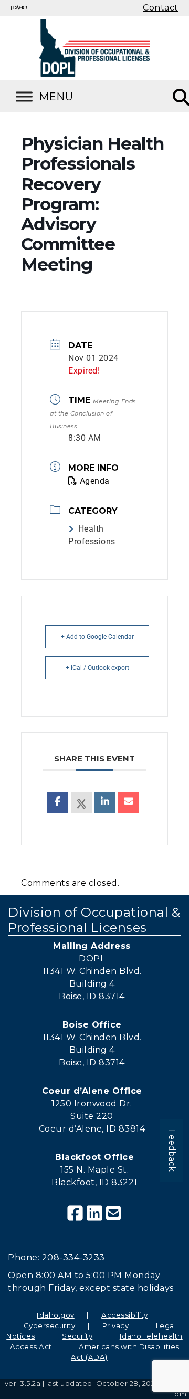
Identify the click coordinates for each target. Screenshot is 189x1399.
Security (77, 1336)
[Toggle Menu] (58, 96)
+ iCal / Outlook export (97, 667)
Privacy (115, 1325)
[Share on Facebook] (57, 802)
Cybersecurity (50, 1325)
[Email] (128, 802)
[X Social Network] (81, 802)
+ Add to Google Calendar (97, 636)
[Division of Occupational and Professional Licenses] (94, 47)
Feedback (172, 1150)
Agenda (95, 481)
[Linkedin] (105, 802)
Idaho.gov (56, 1315)
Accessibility (124, 1315)
